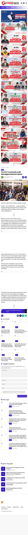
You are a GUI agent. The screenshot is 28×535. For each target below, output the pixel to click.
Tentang (3, 507)
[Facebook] (18, 316)
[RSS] (2, 502)
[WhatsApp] (26, 316)
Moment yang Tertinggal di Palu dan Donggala (15, 468)
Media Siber (16, 507)
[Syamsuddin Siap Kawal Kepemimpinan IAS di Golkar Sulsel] (21, 339)
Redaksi (9, 507)
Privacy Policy (4, 509)
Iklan (22, 507)
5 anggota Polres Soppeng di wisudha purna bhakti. (15, 478)
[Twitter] (20, 316)
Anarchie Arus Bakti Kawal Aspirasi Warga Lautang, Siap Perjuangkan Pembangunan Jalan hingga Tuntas (6, 359)
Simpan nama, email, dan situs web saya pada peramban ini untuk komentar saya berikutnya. (14, 392)
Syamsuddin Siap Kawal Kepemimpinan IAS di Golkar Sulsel (20, 345)
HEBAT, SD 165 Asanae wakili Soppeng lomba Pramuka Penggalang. (15, 473)
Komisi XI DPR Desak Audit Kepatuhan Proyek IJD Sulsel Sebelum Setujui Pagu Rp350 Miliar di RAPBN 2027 (21, 331)
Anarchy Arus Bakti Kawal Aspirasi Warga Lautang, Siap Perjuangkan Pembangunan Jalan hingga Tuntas (20, 359)
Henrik (5, 176)
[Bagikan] (26, 177)
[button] (21, 3)
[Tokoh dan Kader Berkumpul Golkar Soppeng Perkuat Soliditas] (7, 325)
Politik (2, 169)
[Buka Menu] (24, 3)
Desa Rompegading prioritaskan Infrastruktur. (14, 489)
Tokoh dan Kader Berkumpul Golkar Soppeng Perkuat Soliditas (5, 331)
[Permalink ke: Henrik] (2, 177)
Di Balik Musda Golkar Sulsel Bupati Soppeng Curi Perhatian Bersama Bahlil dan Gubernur (7, 345)
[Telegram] (23, 316)
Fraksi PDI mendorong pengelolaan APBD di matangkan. (16, 483)
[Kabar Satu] (10, 3)
